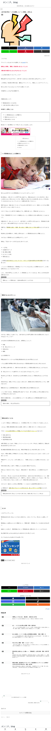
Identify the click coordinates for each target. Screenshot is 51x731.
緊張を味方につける (23, 145)
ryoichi (24, 62)
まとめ (20, 147)
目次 (24, 138)
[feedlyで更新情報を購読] (13, 604)
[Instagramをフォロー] (13, 601)
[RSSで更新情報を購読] (38, 604)
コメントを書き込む (25, 712)
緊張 (14, 560)
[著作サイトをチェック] (13, 598)
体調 (3, 560)
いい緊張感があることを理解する (26, 141)
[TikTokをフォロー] (38, 601)
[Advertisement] (25, 573)
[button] (42, 51)
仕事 (7, 560)
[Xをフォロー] (38, 598)
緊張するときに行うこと (24, 143)
